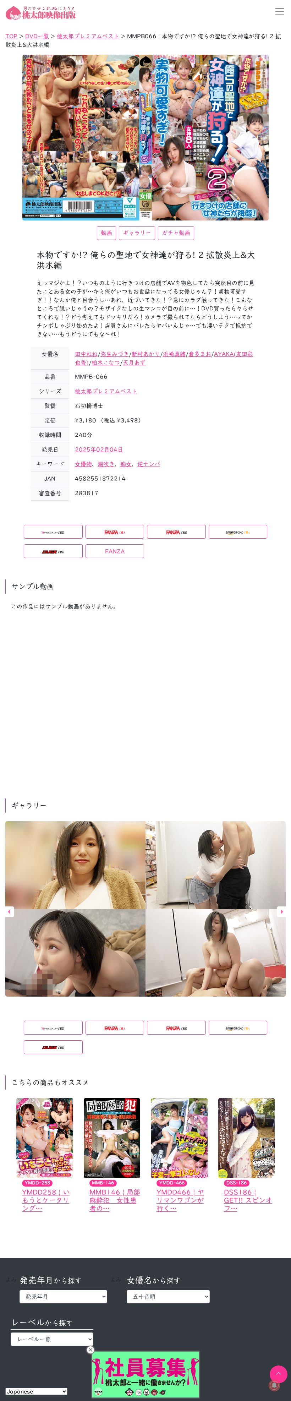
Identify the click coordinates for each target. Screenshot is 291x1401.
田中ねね (86, 354)
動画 (106, 233)
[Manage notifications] (274, 1385)
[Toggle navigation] (277, 11)
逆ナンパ (148, 464)
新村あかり (146, 354)
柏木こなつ (106, 362)
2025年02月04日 (99, 449)
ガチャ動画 (176, 233)
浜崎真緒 (174, 354)
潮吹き (106, 464)
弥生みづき (114, 354)
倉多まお (199, 354)
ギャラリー (137, 233)
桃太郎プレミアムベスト (106, 391)
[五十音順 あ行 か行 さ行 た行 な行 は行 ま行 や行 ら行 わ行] (168, 1296)
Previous (9, 911)
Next (282, 911)
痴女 (126, 464)
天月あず (134, 362)
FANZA (115, 551)
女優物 (83, 464)
